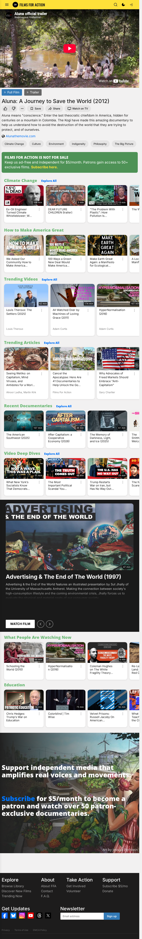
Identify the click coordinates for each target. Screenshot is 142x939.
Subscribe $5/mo (115, 886)
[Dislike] (14, 108)
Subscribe (18, 798)
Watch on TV (80, 108)
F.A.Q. (45, 896)
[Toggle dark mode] (123, 4)
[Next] (49, 624)
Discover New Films (16, 891)
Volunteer (73, 891)
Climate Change (14, 143)
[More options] (39, 209)
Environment (56, 143)
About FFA (48, 886)
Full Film (13, 92)
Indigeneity (78, 143)
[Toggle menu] (7, 5)
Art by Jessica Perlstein (120, 849)
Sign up (112, 916)
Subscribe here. (44, 167)
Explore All (49, 181)
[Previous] (40, 624)
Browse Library (13, 886)
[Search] (115, 4)
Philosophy (100, 143)
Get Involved (75, 886)
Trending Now (12, 896)
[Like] (5, 108)
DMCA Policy (40, 930)
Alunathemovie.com (21, 136)
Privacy (6, 930)
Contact (47, 891)
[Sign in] (131, 4)
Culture (36, 143)
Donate (107, 891)
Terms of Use (21, 930)
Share (56, 108)
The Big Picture (124, 143)
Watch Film (20, 624)
